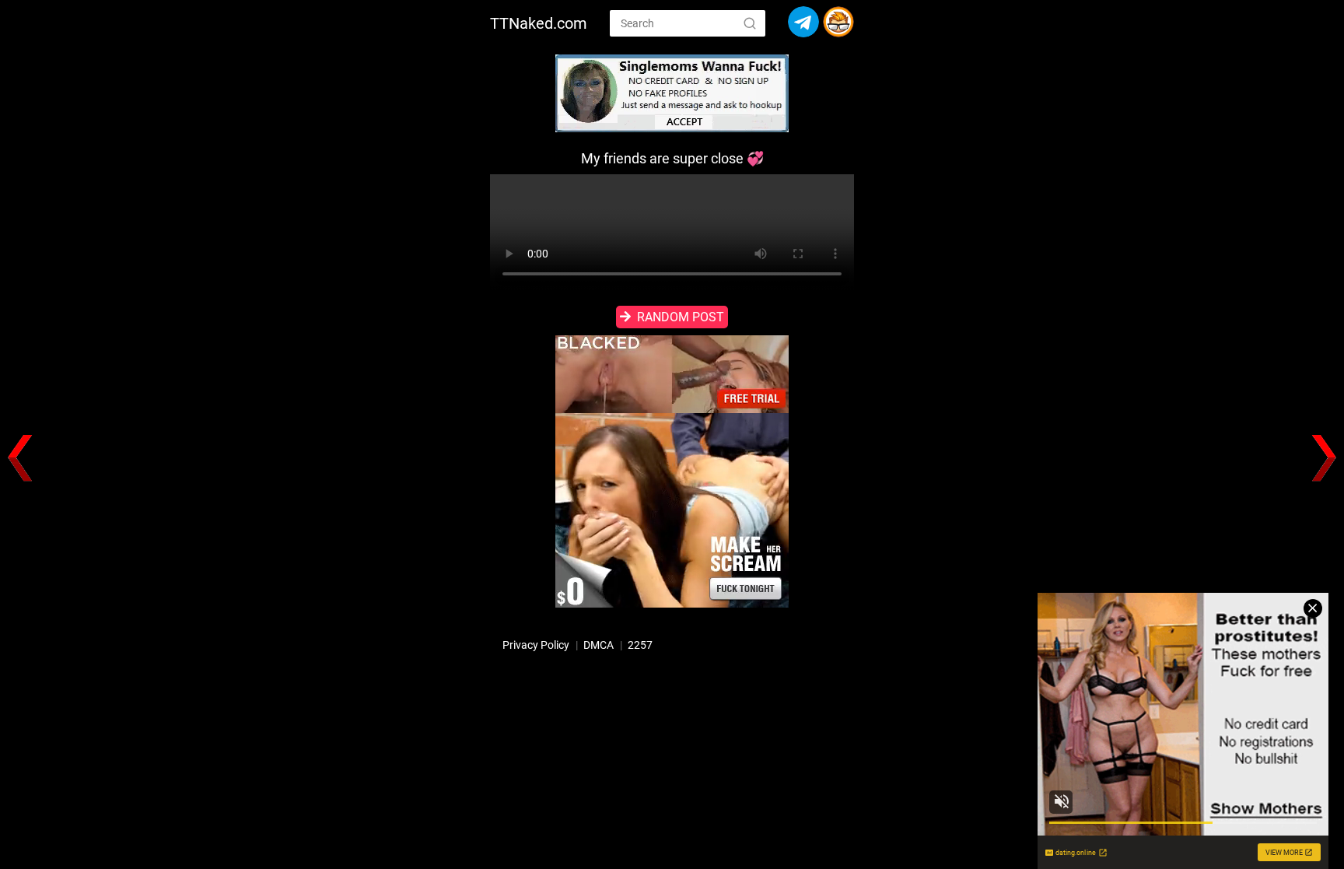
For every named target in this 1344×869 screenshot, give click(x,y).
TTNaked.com (538, 23)
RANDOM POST (680, 317)
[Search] (749, 22)
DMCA (598, 645)
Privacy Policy (535, 645)
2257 (640, 645)
